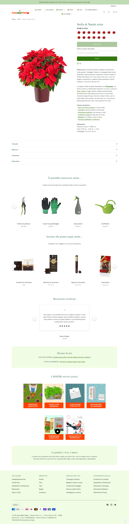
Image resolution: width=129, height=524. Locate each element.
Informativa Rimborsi (100, 489)
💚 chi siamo (65, 14)
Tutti (18, 19)
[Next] (114, 206)
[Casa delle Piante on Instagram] (111, 504)
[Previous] (14, 206)
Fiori (40, 482)
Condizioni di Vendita (100, 479)
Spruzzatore (78, 224)
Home (14, 19)
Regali (41, 489)
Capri (89, 91)
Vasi (40, 486)
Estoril (83, 91)
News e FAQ (16, 492)
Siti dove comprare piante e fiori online (72, 362)
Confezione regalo (84, 115)
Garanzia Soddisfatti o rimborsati (89, 119)
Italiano (113, 6)
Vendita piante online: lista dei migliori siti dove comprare (71, 357)
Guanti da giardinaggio (51, 224)
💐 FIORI (70, 10)
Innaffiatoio (105, 224)
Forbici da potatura (23, 224)
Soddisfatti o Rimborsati (20, 486)
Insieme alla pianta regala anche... (64, 236)
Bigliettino (81, 117)
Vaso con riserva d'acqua (86, 107)
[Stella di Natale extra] (42, 62)
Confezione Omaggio (73, 486)
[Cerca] (104, 12)
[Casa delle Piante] (20, 11)
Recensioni (15, 489)
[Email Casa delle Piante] (115, 504)
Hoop (78, 91)
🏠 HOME (38, 10)
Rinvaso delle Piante (73, 489)
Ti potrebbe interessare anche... (64, 177)
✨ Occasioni (48, 10)
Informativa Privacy (100, 492)
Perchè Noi (16, 482)
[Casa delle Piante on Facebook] (107, 504)
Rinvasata (109, 86)
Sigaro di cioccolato (78, 282)
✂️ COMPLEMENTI (91, 10)
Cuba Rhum (105, 282)
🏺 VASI (79, 10)
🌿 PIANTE (59, 10)
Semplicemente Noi (19, 479)
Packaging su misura (73, 492)
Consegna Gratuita (73, 479)
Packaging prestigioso (85, 112)
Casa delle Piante (23, 515)
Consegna (81, 110)
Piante (41, 479)
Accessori (42, 492)
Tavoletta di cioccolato (24, 282)
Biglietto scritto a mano (74, 482)
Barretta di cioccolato (50, 282)
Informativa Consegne (101, 486)
